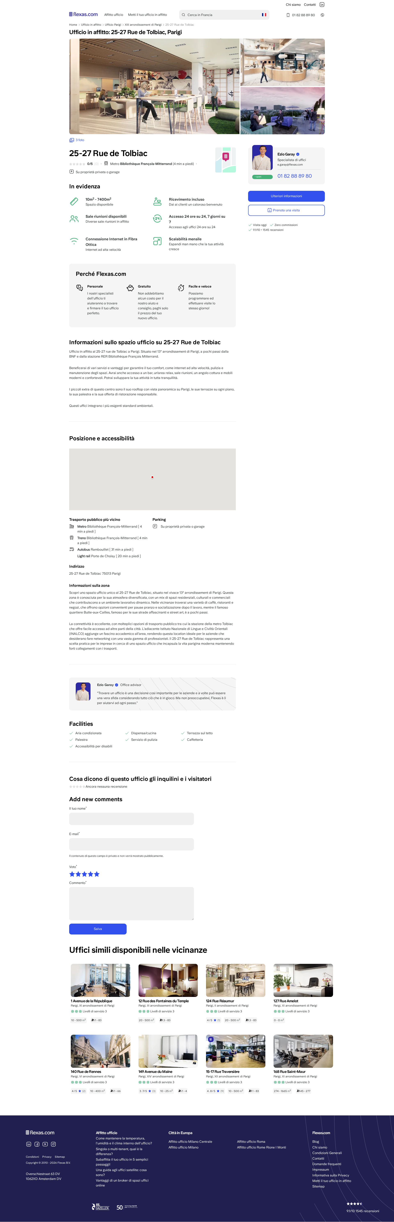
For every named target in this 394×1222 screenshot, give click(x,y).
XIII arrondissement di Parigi (143, 24)
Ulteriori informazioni (286, 196)
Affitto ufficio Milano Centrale (190, 1142)
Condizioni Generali (327, 1153)
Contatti (310, 5)
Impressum (320, 1169)
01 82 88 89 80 (303, 15)
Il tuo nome (77, 808)
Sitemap (60, 1156)
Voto (72, 867)
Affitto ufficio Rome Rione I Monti (261, 1147)
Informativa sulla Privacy (330, 1175)
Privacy (47, 1156)
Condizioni (32, 1156)
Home (73, 24)
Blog (315, 1142)
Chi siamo (293, 5)
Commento (77, 883)
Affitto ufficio (113, 15)
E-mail (74, 834)
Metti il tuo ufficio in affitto (147, 15)
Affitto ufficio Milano (183, 1147)
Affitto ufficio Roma (251, 1142)
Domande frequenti (326, 1164)
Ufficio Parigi (113, 24)
